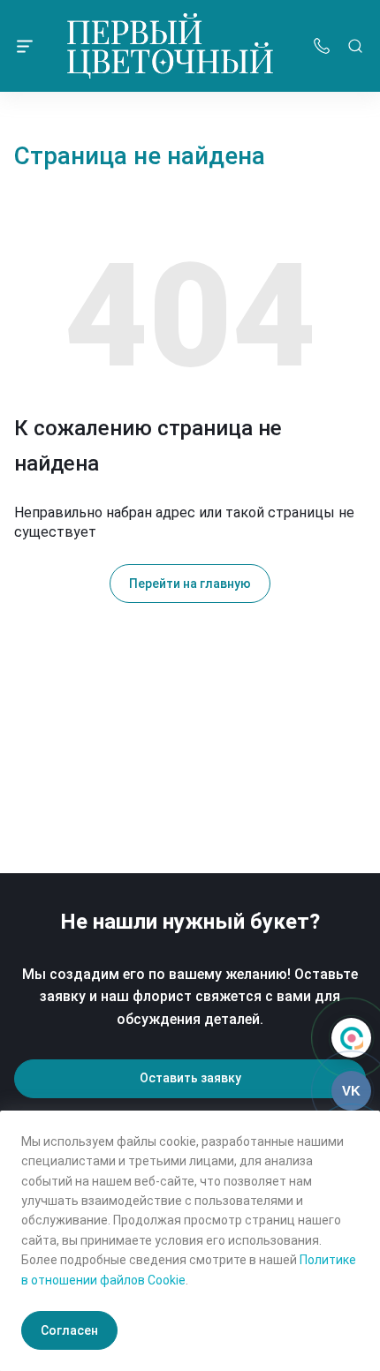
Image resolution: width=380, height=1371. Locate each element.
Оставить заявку (190, 1078)
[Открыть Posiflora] (351, 1038)
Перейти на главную (190, 583)
